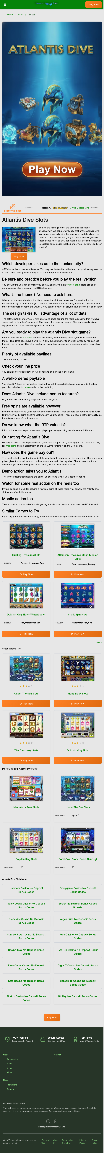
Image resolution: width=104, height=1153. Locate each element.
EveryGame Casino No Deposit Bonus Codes (26, 967)
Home (9, 14)
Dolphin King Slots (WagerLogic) (26, 614)
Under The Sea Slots (26, 693)
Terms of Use (45, 1141)
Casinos (57, 1054)
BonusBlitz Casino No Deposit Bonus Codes (78, 982)
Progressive (12, 1059)
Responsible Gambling (67, 1141)
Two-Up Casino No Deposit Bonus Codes (77, 952)
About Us (55, 1141)
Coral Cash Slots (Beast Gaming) (77, 859)
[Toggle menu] (5, 4)
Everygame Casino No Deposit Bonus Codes (78, 890)
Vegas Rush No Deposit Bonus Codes (78, 921)
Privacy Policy (95, 1141)
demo (27, 387)
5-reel (9, 1068)
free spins (11, 445)
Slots (20, 14)
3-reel (9, 1063)
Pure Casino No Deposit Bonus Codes (77, 936)
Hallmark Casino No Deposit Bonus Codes (26, 890)
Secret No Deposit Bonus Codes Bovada (78, 905)
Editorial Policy (83, 1141)
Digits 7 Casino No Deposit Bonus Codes (78, 967)
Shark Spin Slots (77, 614)
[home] (46, 7)
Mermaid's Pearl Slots (26, 807)
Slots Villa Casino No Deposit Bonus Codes (26, 921)
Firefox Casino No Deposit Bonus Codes (26, 998)
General (10, 1089)
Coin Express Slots (62, 208)
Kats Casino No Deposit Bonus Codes (26, 982)
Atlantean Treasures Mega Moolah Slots (77, 557)
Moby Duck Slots (78, 693)
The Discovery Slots (26, 750)
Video (9, 1072)
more (99, 642)
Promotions (12, 1085)
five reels (27, 337)
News (5, 1080)
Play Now (94, 4)
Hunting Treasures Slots (26, 555)
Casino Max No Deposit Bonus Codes (26, 952)
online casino (73, 284)
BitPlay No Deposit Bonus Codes (77, 996)
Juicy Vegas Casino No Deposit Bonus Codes (26, 905)
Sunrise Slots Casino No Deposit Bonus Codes (26, 936)
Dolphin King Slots (78, 750)
